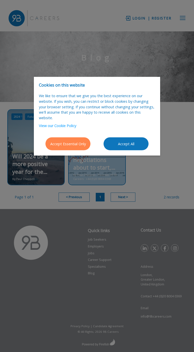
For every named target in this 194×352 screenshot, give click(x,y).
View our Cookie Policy (57, 125)
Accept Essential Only (68, 143)
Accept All (126, 143)
